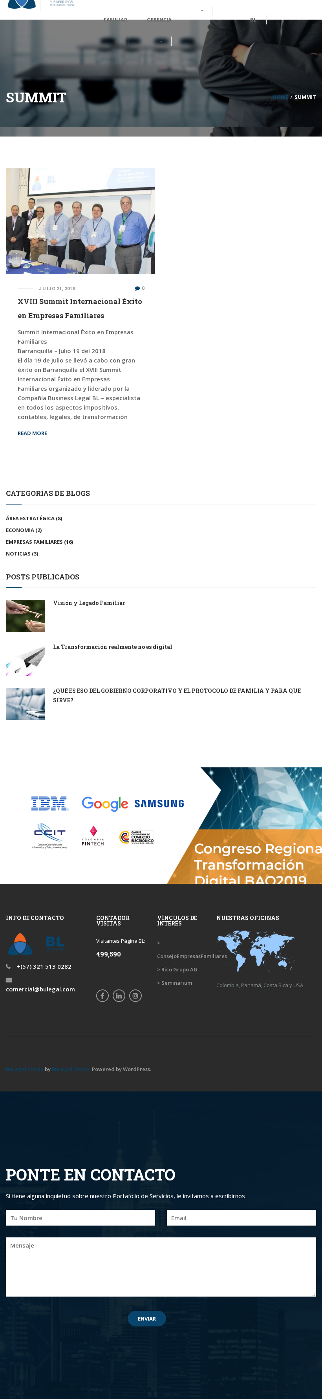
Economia (20, 530)
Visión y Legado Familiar (89, 603)
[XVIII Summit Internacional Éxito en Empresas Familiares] (80, 220)
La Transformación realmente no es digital (112, 646)
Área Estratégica (30, 518)
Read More (32, 433)
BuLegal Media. (71, 1069)
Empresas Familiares (34, 541)
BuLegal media (25, 1069)
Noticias (18, 553)
